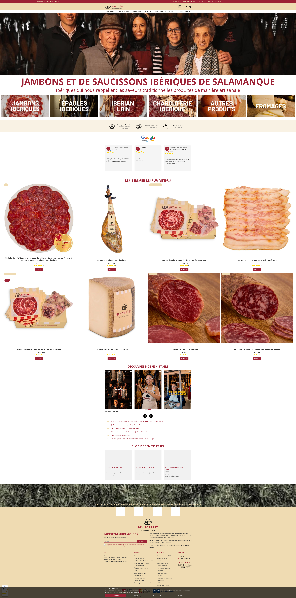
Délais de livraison (162, 572)
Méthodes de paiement (163, 567)
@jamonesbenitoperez (114, 410)
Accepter (116, 595)
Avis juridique (160, 579)
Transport (160, 569)
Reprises (159, 574)
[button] (180, 6)
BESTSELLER (153, 272)
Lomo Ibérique (136, 11)
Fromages (172, 11)
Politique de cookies (162, 581)
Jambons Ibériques (139, 557)
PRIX (6, 183)
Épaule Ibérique (124, 11)
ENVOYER (142, 540)
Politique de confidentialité (164, 576)
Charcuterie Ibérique (140, 572)
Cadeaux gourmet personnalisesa (144, 581)
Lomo (135, 569)
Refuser (136, 595)
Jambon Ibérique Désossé (141, 562)
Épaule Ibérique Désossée (141, 567)
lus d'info (180, 595)
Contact (159, 559)
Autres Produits (160, 11)
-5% (7, 279)
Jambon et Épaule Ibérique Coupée (144, 559)
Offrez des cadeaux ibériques (165, 554)
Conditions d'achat (162, 564)
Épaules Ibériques (139, 564)
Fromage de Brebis (139, 576)
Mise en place (157, 595)
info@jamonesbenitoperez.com (117, 560)
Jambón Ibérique (111, 11)
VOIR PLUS (39, 268)
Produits (136, 554)
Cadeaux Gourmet (184, 11)
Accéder (182, 555)
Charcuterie (148, 11)
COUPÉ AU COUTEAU (155, 183)
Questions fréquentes (163, 562)
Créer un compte (185, 557)
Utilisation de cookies (163, 584)
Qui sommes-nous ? (162, 557)
